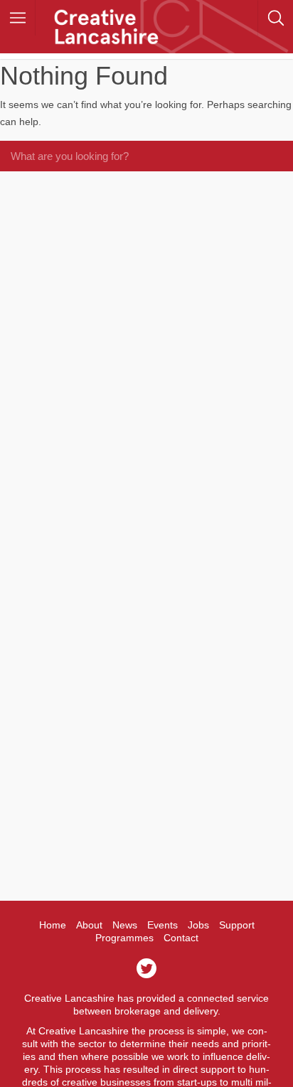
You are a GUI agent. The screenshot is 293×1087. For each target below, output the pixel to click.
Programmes (124, 937)
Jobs (198, 925)
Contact (181, 937)
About (89, 925)
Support (237, 925)
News (124, 925)
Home (52, 925)
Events (162, 925)
